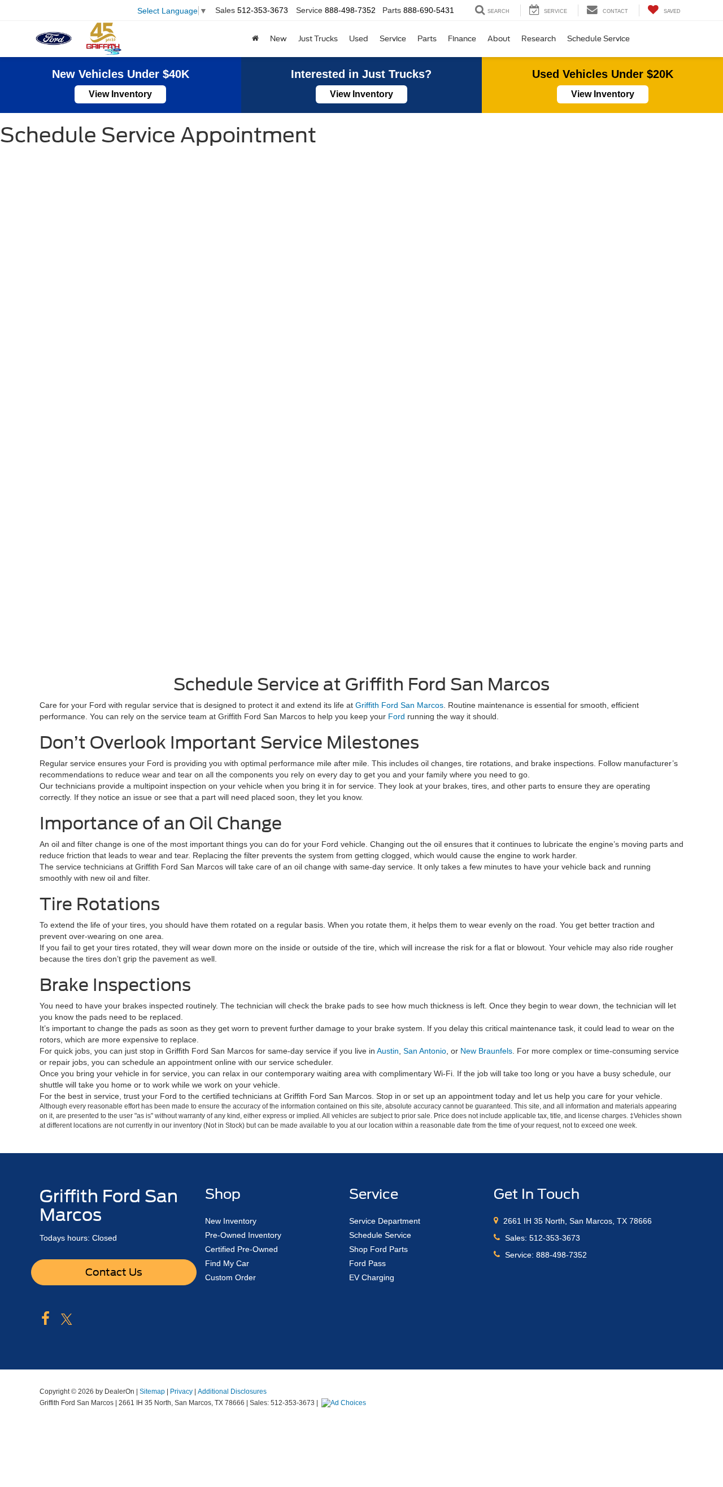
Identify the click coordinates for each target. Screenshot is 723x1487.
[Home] (255, 39)
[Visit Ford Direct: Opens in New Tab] (345, 1403)
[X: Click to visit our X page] (66, 1319)
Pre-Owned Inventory (243, 1235)
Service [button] (393, 38)
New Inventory (230, 1220)
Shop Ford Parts (378, 1249)
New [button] (278, 38)
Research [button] (538, 38)
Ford (396, 716)
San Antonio (424, 1050)
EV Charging (371, 1277)
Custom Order (230, 1277)
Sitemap (152, 1391)
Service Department (384, 1220)
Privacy (181, 1391)
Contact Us (113, 1272)
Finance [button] (462, 38)
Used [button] (358, 38)
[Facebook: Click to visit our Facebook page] (45, 1319)
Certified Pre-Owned (241, 1249)
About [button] (498, 38)
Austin (388, 1050)
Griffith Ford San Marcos (399, 705)
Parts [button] (427, 38)
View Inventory (120, 94)
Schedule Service (598, 38)
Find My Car (227, 1263)
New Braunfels (486, 1050)
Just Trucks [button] (318, 38)
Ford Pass (367, 1263)
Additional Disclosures (232, 1391)
